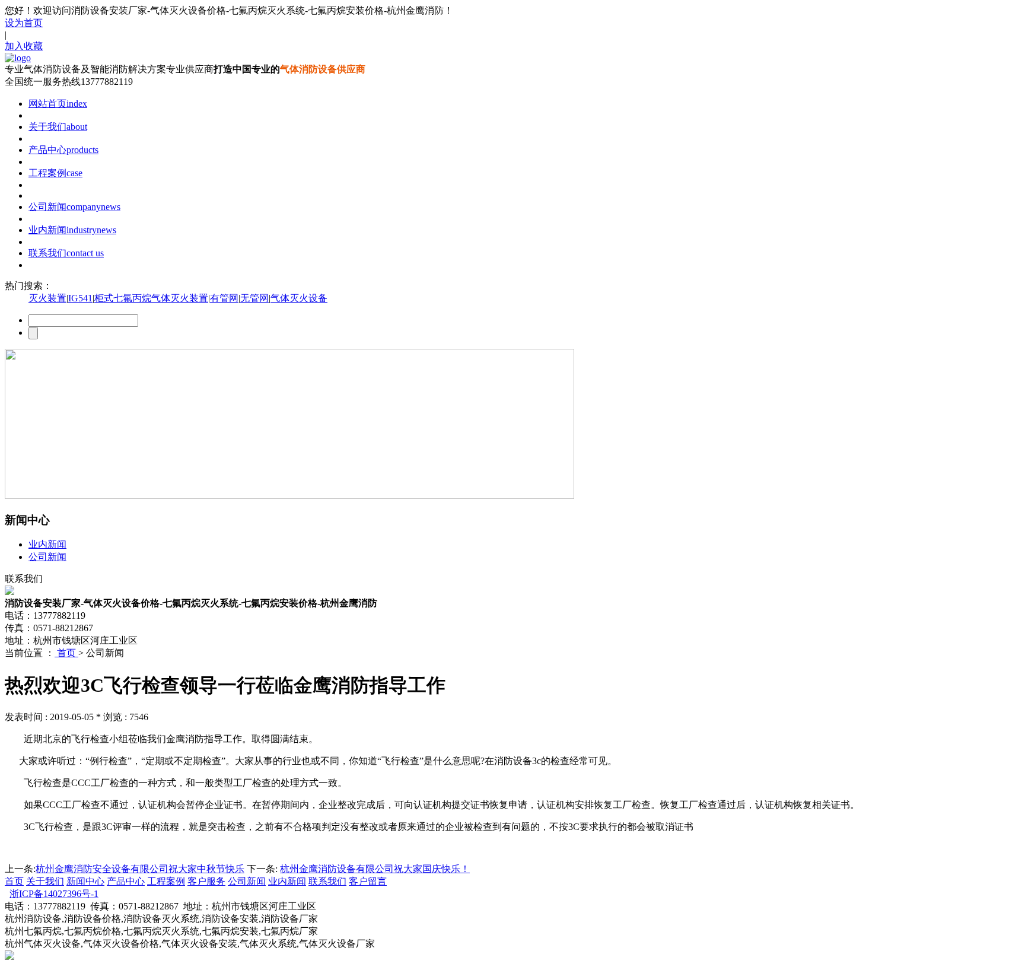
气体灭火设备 (298, 298)
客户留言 (368, 881)
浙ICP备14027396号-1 (53, 894)
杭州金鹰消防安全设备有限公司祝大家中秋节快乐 (140, 869)
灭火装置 (47, 298)
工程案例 (55, 173)
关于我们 (57, 127)
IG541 (80, 298)
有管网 (224, 298)
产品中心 (63, 150)
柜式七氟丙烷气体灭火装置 (151, 298)
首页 (66, 653)
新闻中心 (85, 881)
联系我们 (66, 253)
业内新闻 (72, 230)
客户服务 (206, 881)
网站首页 (57, 103)
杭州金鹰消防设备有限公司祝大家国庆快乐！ (375, 869)
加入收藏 (24, 46)
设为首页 (24, 23)
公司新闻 (74, 207)
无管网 (254, 298)
